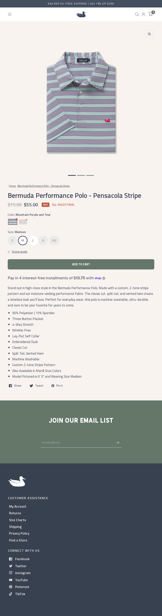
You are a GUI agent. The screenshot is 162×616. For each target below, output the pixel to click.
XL (43, 240)
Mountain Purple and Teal (13, 222)
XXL (54, 240)
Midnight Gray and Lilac (23, 222)
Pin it (59, 385)
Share (18, 385)
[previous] (13, 98)
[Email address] (118, 442)
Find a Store (18, 540)
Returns (15, 513)
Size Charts (17, 520)
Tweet (39, 385)
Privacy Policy (19, 533)
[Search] (137, 14)
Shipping (15, 526)
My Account (17, 506)
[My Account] (143, 14)
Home (12, 186)
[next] (149, 98)
